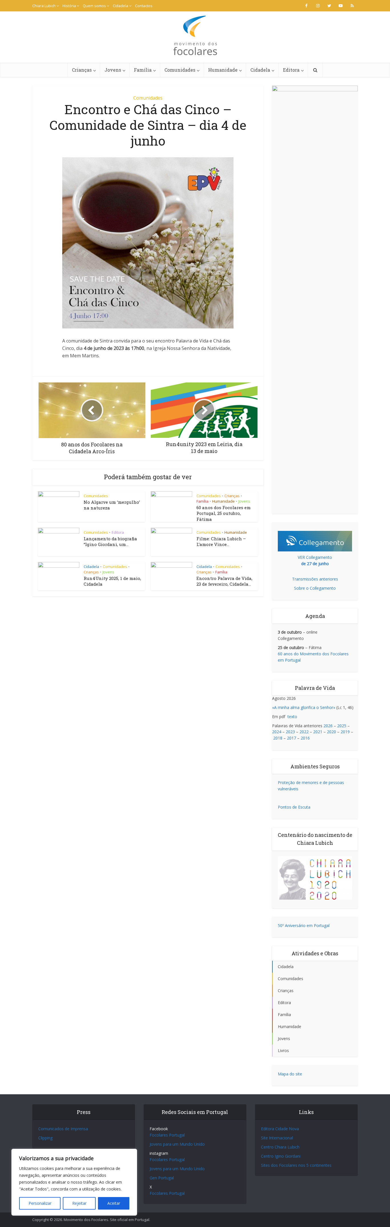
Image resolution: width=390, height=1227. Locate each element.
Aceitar (113, 1203)
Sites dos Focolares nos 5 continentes (296, 1165)
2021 (317, 731)
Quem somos (94, 5)
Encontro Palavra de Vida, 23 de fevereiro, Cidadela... (224, 581)
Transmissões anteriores (315, 579)
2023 (290, 731)
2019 (345, 731)
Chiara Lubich (44, 5)
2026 (328, 725)
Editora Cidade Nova (280, 1128)
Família (143, 70)
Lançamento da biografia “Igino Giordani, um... (110, 541)
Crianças (82, 70)
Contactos (143, 5)
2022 (304, 731)
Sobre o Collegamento (315, 588)
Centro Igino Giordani (280, 1156)
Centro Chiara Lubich (280, 1147)
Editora (291, 70)
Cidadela (120, 5)
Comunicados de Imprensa (63, 1128)
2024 (276, 731)
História (69, 5)
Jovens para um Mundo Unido (177, 1144)
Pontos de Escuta (294, 807)
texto (292, 716)
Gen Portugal (162, 1177)
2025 (341, 725)
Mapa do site (290, 1074)
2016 (305, 738)
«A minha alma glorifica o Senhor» (303, 707)
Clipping (45, 1138)
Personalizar (40, 1203)
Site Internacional (277, 1138)
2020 (331, 731)
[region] (74, 1182)
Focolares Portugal (167, 1135)
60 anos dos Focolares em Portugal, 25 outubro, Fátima (223, 513)
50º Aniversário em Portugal (303, 925)
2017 (291, 738)
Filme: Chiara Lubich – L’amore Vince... (221, 541)
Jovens (112, 70)
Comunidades (179, 70)
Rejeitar (79, 1203)
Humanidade (223, 70)
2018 (277, 738)
